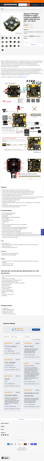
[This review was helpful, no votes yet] (16, 353)
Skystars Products (22, 77)
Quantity (25, 38)
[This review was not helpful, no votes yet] (18, 353)
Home (2, 8)
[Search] (28, 4)
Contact (23, 447)
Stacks (9, 77)
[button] (33, 36)
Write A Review (36, 329)
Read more (30, 379)
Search (20, 447)
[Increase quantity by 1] (33, 40)
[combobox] (22, 4)
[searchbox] (7, 337)
